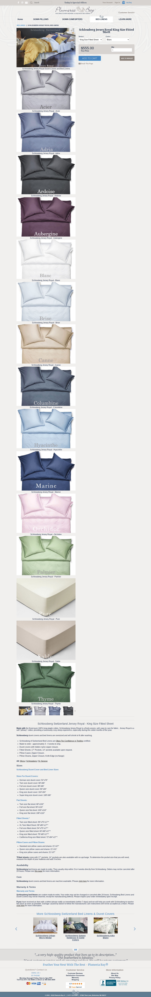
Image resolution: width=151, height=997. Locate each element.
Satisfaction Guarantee (75, 975)
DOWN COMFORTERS (72, 19)
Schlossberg (31, 761)
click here (83, 881)
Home (20, 19)
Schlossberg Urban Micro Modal (45, 937)
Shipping (75, 980)
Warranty (75, 977)
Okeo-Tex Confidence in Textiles (69, 741)
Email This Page (87, 64)
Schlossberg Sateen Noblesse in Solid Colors (75, 938)
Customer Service (126, 13)
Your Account (107, 2)
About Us (115, 973)
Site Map (114, 975)
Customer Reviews (75, 973)
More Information (114, 970)
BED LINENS (101, 19)
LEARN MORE (125, 19)
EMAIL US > (35, 973)
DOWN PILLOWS (40, 19)
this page (38, 871)
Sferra (22, 761)
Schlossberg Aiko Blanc (106, 937)
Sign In (117, 2)
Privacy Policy (114, 977)
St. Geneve (43, 761)
